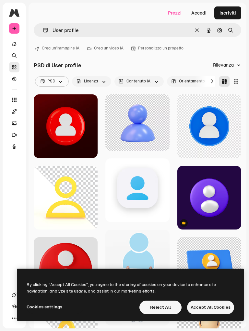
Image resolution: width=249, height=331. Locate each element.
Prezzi (175, 13)
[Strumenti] (14, 100)
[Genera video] (14, 135)
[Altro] (14, 318)
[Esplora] (14, 79)
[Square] (236, 81)
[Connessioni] (14, 295)
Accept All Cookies (211, 307)
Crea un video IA (109, 48)
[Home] (14, 44)
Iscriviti (227, 13)
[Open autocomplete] (43, 30)
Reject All (160, 307)
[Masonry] (224, 81)
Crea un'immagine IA (60, 48)
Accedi (199, 13)
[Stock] (14, 67)
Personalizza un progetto (161, 48)
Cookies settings (44, 307)
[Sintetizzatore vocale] (14, 146)
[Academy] (14, 306)
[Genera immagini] (14, 123)
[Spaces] (14, 111)
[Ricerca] (14, 55)
